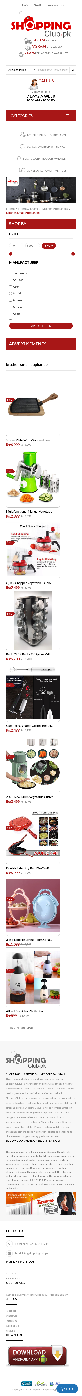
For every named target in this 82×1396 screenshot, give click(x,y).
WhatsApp (11, 1315)
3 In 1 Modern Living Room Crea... (29, 939)
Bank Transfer (13, 1278)
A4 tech (18, 279)
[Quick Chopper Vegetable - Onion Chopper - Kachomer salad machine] (33, 523)
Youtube (10, 1330)
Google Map (12, 1325)
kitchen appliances (55, 208)
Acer (16, 286)
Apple (16, 313)
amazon (18, 300)
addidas (18, 293)
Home (10, 208)
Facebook (11, 1310)
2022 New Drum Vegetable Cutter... (30, 797)
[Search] (72, 70)
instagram (11, 1320)
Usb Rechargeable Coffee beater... (29, 725)
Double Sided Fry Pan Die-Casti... (28, 868)
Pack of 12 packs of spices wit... (29, 654)
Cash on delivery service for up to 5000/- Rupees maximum (37, 1294)
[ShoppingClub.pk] (41, 14)
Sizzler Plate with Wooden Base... (29, 440)
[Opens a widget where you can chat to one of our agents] (67, 1389)
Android (18, 307)
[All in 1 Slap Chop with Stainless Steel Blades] (33, 952)
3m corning (20, 273)
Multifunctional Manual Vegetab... (29, 511)
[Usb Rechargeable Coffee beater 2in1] (33, 667)
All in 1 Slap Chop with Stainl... (26, 1011)
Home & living (28, 208)
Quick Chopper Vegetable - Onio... (29, 583)
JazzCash (11, 1273)
